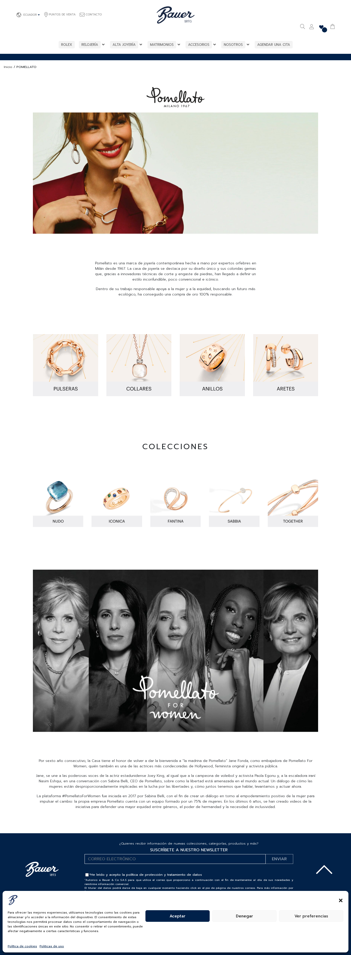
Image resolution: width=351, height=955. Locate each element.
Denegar (244, 916)
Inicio (8, 66)
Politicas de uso (52, 946)
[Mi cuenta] (311, 27)
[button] (340, 899)
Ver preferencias (311, 916)
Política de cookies (22, 946)
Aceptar (178, 916)
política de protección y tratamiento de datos (164, 874)
